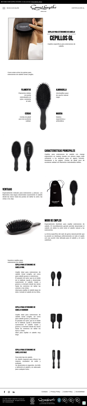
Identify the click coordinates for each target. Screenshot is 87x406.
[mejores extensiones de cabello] (5, 8)
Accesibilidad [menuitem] (80, 392)
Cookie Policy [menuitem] (67, 392)
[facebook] (4, 392)
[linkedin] (14, 392)
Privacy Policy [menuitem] (55, 392)
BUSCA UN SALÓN (13, 8)
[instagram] (9, 392)
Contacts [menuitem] (45, 392)
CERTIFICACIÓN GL (78, 8)
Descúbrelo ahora (36, 2)
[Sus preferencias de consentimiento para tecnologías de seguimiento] (84, 403)
